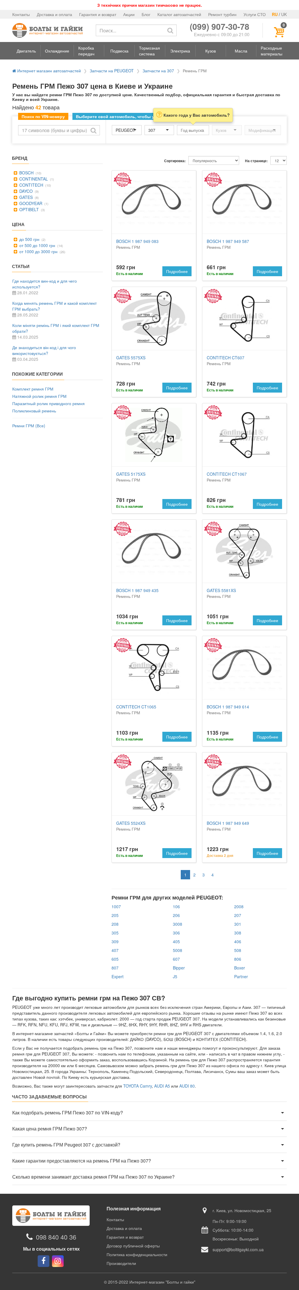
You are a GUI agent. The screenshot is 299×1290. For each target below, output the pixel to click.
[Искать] (170, 30)
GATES (25, 197)
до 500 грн (28, 239)
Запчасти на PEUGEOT (112, 70)
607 (176, 959)
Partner (241, 976)
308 (237, 933)
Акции (129, 14)
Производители (121, 1263)
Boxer (239, 968)
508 (237, 950)
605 (115, 959)
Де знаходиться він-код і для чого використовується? (44, 350)
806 (237, 959)
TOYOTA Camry (137, 1086)
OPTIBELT (28, 209)
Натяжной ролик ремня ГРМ (39, 396)
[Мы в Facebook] (43, 1261)
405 (176, 941)
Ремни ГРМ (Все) (28, 425)
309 (115, 941)
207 (237, 915)
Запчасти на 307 (158, 70)
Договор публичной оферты (133, 1246)
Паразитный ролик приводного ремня (48, 403)
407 (115, 950)
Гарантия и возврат (97, 14)
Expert (118, 976)
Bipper (179, 968)
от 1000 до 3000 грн (38, 251)
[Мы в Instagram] (58, 1261)
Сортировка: (175, 160)
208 (115, 924)
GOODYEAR (30, 203)
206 (176, 915)
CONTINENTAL (33, 179)
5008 (177, 950)
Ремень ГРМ (137, 244)
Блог (146, 14)
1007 (116, 906)
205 (115, 915)
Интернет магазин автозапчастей (48, 70)
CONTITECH (30, 185)
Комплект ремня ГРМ (32, 389)
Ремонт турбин (222, 14)
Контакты (21, 14)
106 (176, 906)
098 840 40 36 (56, 1236)
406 (237, 941)
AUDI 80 (187, 1086)
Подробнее (177, 271)
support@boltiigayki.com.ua (238, 1249)
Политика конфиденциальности (137, 1254)
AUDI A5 (162, 1086)
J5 (175, 976)
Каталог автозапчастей (179, 14)
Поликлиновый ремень (34, 411)
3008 (177, 924)
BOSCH (26, 173)
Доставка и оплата (54, 14)
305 (115, 933)
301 (237, 924)
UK (284, 14)
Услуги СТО (255, 14)
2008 (239, 906)
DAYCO (25, 191)
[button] (26, 50)
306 (176, 933)
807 (115, 968)
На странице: (256, 160)
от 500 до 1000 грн (36, 245)
